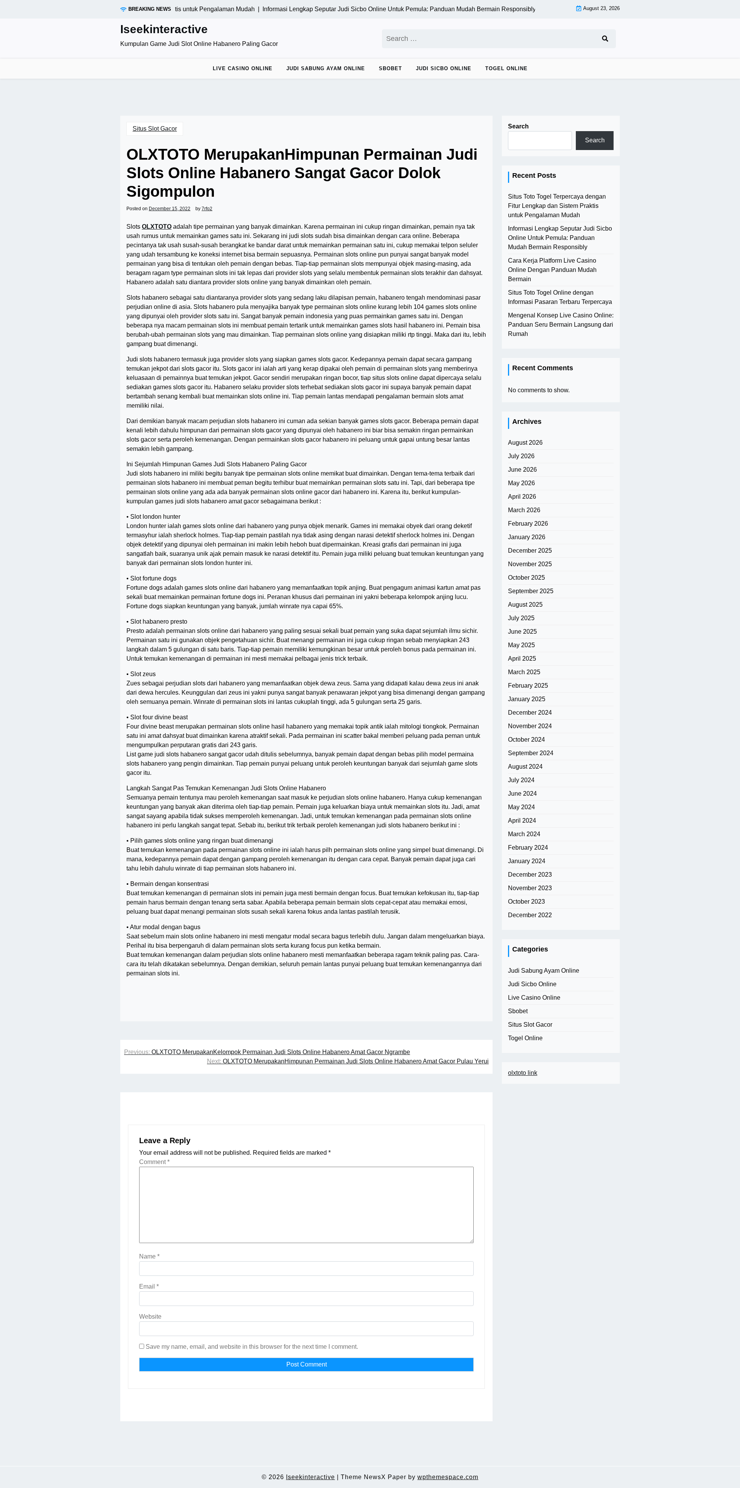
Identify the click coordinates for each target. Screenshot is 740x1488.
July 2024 (521, 780)
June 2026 (522, 469)
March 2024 (524, 834)
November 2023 (530, 888)
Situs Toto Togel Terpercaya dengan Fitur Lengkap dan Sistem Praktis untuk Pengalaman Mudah (557, 205)
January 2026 (526, 537)
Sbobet (390, 68)
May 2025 (521, 645)
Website (150, 1316)
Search (518, 126)
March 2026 (524, 510)
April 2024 (522, 820)
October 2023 (526, 901)
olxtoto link (522, 1073)
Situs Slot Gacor (155, 128)
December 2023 (530, 874)
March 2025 (524, 672)
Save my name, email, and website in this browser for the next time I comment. (252, 1346)
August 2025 (525, 604)
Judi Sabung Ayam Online (325, 68)
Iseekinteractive (164, 29)
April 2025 (522, 658)
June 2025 (522, 631)
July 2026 (521, 456)
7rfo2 (207, 208)
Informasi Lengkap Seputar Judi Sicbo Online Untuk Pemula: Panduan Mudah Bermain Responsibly (560, 237)
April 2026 (522, 496)
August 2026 (525, 442)
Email (149, 1286)
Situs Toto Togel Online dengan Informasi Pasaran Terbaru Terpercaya (560, 297)
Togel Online (506, 68)
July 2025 (521, 618)
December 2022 (530, 915)
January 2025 (526, 699)
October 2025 (526, 577)
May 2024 (521, 807)
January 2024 (526, 861)
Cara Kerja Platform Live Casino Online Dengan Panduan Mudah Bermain (552, 269)
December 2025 (530, 550)
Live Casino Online (242, 68)
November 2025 (530, 564)
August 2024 (525, 766)
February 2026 (528, 523)
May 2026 (521, 483)
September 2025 (530, 591)
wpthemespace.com (447, 1477)
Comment (154, 1162)
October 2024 (526, 739)
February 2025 (528, 685)
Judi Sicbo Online (443, 68)
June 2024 (522, 793)
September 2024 (530, 753)
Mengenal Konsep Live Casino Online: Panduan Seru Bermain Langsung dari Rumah (561, 324)
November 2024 (530, 726)
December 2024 (530, 712)
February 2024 (528, 847)
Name (149, 1256)
